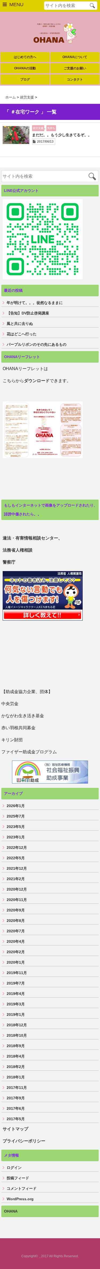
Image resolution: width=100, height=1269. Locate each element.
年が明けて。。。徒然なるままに (35, 303)
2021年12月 (17, 868)
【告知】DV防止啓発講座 (28, 313)
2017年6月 (16, 1108)
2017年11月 (17, 1087)
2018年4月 (16, 1056)
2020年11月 (17, 900)
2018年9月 (16, 1046)
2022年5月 (16, 858)
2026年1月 (16, 806)
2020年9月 (16, 910)
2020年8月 (16, 920)
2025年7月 (16, 816)
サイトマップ (15, 1129)
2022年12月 (17, 847)
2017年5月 (16, 1119)
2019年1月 (16, 1014)
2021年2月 (16, 879)
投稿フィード (18, 1178)
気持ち (51, 128)
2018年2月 (16, 1067)
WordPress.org (20, 1199)
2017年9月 (16, 1098)
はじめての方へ (25, 57)
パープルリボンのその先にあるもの (36, 344)
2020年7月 (16, 931)
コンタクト (75, 79)
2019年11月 (17, 973)
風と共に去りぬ (20, 323)
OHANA (11, 1211)
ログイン (14, 1167)
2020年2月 (16, 952)
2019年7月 (16, 983)
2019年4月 (16, 993)
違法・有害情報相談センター (30, 538)
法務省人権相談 (18, 550)
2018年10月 (17, 1035)
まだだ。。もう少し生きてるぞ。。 (62, 135)
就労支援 (38, 128)
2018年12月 (17, 1025)
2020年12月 (17, 889)
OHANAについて (74, 57)
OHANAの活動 (25, 68)
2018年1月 (16, 1077)
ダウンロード (37, 380)
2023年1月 (16, 837)
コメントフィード (22, 1188)
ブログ (25, 79)
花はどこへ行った (22, 334)
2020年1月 (16, 962)
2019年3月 (16, 1004)
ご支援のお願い (75, 68)
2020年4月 (16, 941)
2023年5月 (16, 827)
